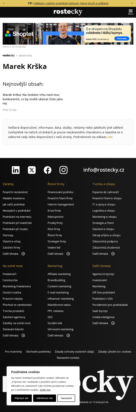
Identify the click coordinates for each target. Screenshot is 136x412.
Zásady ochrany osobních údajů (74, 351)
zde (109, 137)
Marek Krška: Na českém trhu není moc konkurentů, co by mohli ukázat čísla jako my (33, 99)
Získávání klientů (13, 329)
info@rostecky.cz (103, 169)
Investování (99, 280)
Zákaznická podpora (105, 241)
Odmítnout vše (44, 398)
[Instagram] (64, 170)
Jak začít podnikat (14, 204)
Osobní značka (12, 292)
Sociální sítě (55, 323)
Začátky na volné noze (17, 323)
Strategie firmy (57, 241)
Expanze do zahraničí (105, 192)
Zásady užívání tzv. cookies (114, 351)
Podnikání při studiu (15, 229)
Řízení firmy (55, 235)
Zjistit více (45, 389)
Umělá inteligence (103, 317)
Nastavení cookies (68, 358)
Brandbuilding (56, 280)
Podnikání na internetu (17, 217)
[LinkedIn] (16, 170)
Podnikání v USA (102, 298)
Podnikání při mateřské (17, 223)
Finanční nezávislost (15, 192)
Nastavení (66, 398)
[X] (32, 170)
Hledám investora (14, 198)
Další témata (11, 254)
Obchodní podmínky (38, 351)
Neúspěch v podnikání (16, 210)
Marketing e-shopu (104, 217)
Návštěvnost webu (59, 305)
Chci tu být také (19, 46)
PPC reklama (55, 311)
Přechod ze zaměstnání (17, 305)
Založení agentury (14, 317)
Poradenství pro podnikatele (110, 305)
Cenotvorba (10, 280)
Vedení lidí (54, 247)
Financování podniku (60, 192)
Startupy (8, 235)
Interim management (61, 204)
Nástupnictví (55, 217)
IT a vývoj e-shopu (103, 204)
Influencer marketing (61, 298)
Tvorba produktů (13, 311)
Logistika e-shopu (103, 210)
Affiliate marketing (59, 274)
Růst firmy (54, 229)
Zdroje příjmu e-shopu (106, 235)
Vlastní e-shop (12, 241)
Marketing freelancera (17, 286)
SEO (50, 317)
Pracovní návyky (13, 298)
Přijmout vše (21, 398)
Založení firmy (11, 247)
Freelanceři (9, 274)
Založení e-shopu (103, 229)
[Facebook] (48, 170)
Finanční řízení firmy (60, 198)
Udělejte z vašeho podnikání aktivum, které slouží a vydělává (70, 3)
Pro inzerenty (13, 351)
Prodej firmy (55, 223)
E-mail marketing (58, 292)
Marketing (98, 286)
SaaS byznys (100, 311)
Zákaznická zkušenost (106, 247)
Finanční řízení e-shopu (107, 198)
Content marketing (59, 286)
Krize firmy (54, 210)
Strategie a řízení (103, 223)
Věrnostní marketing (60, 329)
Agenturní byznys (103, 274)
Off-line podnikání (103, 292)
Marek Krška (25, 55)
